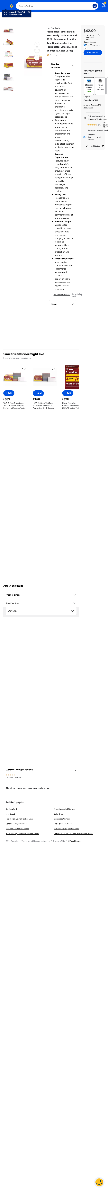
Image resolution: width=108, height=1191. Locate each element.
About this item (13, 585)
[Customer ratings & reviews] (74, 769)
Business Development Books (66, 829)
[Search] (95, 6)
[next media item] (36, 57)
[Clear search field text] (91, 6)
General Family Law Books (16, 824)
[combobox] (57, 6)
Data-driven (59, 814)
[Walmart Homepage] (11, 6)
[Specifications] (74, 603)
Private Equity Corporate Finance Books (22, 833)
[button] (33, 60)
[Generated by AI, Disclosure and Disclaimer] (81, 294)
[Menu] (4, 6)
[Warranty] (72, 611)
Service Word (11, 809)
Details (99, 137)
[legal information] (99, 35)
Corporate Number (62, 819)
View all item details (62, 294)
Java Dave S (10, 814)
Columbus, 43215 (91, 100)
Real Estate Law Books (63, 824)
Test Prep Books (53, 28)
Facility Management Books (17, 829)
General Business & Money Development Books (73, 833)
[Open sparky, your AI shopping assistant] (99, 1182)
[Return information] (85, 47)
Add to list (95, 146)
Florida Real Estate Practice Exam (19, 819)
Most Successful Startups (64, 809)
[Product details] (74, 595)
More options (88, 108)
